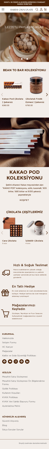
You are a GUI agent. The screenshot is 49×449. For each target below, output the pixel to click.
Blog (4, 425)
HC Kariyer (7, 347)
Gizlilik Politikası (10, 388)
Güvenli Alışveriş (10, 421)
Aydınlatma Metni (11, 406)
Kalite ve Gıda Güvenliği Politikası (19, 355)
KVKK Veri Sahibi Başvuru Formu (18, 401)
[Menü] (3, 9)
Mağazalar (7, 351)
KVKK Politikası (10, 397)
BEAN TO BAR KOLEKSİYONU (24, 70)
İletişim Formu (9, 342)
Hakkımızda (8, 338)
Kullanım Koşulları (11, 393)
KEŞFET (24, 42)
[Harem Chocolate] (21, 9)
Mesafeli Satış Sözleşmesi (14, 376)
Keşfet (24, 200)
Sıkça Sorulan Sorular (13, 429)
